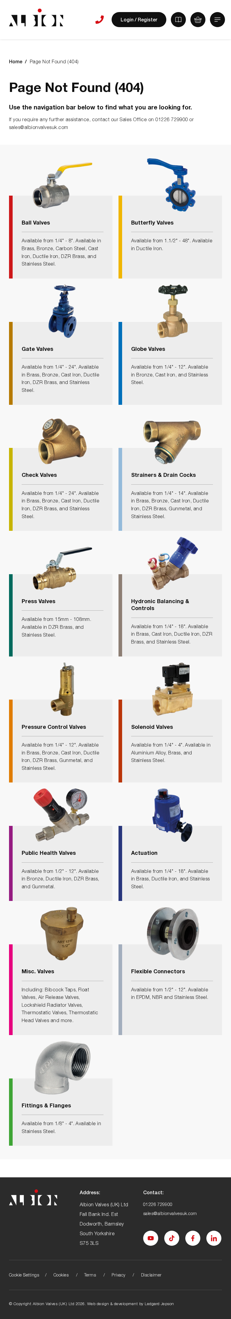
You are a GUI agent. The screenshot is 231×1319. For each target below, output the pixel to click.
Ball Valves (36, 222)
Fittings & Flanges (46, 1105)
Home (15, 61)
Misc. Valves (38, 971)
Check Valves (39, 474)
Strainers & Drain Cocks (163, 474)
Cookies (61, 1274)
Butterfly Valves (152, 222)
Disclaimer (151, 1274)
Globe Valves (148, 348)
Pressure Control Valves (54, 726)
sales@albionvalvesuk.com (170, 1213)
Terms (90, 1274)
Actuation (144, 852)
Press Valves (38, 601)
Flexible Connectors (158, 971)
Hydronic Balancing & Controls (160, 604)
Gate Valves (37, 348)
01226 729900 (158, 1204)
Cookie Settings (24, 1274)
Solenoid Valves (152, 726)
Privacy (118, 1274)
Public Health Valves (49, 852)
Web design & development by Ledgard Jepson (130, 1303)
